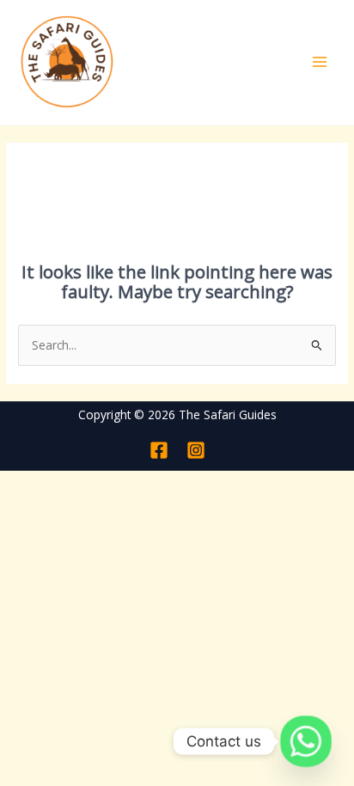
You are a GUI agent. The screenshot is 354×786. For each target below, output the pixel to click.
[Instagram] (195, 450)
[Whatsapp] (306, 741)
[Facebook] (159, 450)
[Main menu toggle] (320, 62)
